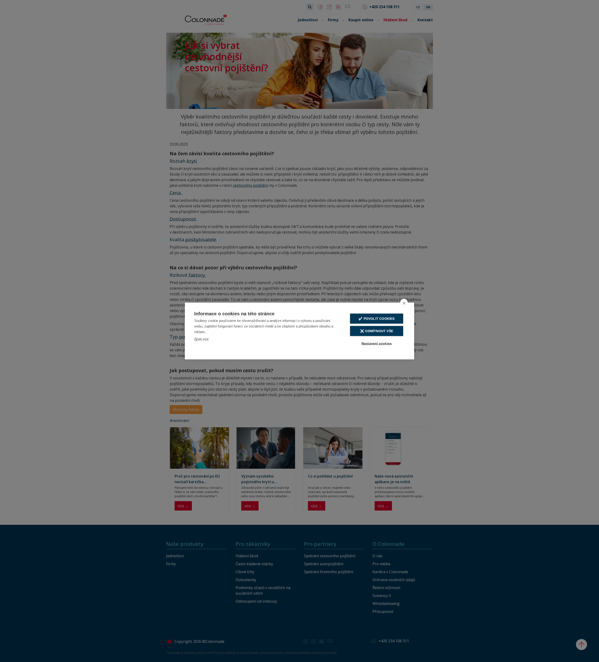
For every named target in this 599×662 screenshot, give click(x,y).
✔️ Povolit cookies (376, 318)
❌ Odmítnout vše (376, 331)
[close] (404, 303)
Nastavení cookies (377, 343)
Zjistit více (201, 339)
